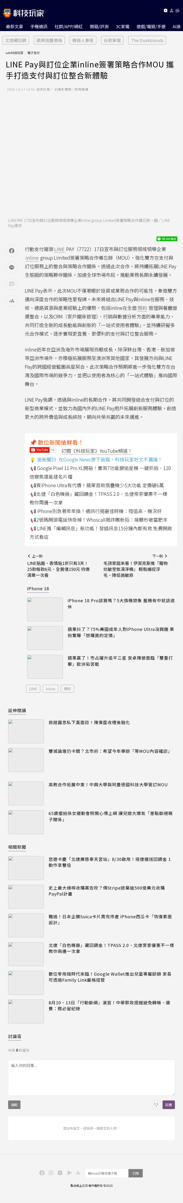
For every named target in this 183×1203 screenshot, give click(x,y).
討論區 (15, 1036)
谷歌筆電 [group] (112, 40)
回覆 (168, 1104)
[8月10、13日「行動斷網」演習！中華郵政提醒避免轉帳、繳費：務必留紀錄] (26, 1011)
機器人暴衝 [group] (83, 40)
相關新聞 (17, 847)
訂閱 (135, 1173)
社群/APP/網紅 (69, 26)
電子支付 (33, 52)
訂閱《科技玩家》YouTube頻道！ (96, 450)
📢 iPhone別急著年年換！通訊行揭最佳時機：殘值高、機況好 (96, 511)
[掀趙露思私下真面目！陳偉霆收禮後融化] (26, 731)
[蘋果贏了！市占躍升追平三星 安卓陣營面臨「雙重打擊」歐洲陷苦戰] (45, 667)
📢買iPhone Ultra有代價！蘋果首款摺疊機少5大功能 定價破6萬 (97, 485)
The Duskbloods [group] (147, 40)
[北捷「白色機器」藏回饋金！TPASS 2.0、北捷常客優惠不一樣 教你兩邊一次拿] (26, 954)
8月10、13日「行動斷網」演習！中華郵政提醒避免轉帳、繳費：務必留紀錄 (109, 1006)
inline (50, 688)
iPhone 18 (38, 588)
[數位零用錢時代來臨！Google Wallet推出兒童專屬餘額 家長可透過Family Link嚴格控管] (26, 983)
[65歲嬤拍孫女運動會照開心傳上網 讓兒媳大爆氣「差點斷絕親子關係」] (26, 822)
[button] (172, 11)
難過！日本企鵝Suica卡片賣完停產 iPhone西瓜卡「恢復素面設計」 (110, 919)
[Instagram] (50, 1172)
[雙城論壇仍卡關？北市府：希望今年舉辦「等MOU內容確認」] (26, 760)
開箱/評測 (99, 26)
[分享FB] (12, 251)
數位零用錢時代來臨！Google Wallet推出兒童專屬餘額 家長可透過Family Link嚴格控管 (110, 977)
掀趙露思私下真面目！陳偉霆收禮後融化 (89, 722)
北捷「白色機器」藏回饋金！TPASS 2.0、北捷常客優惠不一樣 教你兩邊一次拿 (111, 948)
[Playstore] (68, 1172)
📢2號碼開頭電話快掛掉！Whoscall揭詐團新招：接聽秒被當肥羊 (99, 519)
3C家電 (122, 26)
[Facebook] (41, 1172)
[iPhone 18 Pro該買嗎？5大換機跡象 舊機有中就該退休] (45, 609)
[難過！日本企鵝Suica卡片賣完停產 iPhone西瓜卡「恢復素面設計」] (26, 925)
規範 (14, 1104)
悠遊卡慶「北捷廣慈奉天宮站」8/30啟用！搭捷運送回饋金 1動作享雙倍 (110, 862)
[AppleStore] (77, 1172)
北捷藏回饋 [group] (15, 40)
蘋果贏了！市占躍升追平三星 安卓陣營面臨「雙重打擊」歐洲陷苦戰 (120, 661)
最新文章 (14, 26)
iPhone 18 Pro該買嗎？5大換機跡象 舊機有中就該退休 (121, 603)
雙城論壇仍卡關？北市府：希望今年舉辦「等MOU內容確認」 (110, 751)
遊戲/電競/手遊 (151, 26)
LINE (33, 688)
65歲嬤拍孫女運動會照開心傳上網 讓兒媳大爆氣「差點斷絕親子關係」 (111, 816)
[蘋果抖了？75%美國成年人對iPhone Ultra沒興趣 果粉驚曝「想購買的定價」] (45, 638)
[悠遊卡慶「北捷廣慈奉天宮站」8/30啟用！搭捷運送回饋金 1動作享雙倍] (26, 868)
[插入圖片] (156, 1104)
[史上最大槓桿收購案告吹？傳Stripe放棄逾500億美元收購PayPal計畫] (26, 897)
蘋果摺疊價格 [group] (49, 40)
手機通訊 (38, 26)
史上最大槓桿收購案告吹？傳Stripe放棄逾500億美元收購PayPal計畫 (107, 891)
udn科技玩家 (14, 52)
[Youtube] (165, 11)
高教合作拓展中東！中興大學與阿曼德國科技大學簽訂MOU (108, 784)
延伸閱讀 (17, 710)
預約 (67, 688)
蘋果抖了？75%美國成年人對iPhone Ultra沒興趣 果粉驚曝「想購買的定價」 (121, 632)
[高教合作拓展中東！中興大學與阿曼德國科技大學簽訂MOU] (26, 793)
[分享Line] (12, 267)
